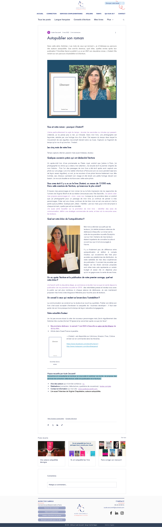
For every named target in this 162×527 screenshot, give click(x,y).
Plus (109, 19)
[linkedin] (116, 513)
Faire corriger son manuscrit (111, 460)
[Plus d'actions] (115, 32)
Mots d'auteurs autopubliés (56, 418)
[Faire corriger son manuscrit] (112, 448)
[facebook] (111, 513)
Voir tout (123, 437)
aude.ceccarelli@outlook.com (114, 507)
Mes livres (98, 19)
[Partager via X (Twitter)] (53, 425)
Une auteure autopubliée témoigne (49, 461)
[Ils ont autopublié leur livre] (82, 448)
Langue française (62, 19)
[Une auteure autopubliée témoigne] (51, 448)
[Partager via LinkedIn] (57, 425)
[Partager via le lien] (62, 425)
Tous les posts (44, 19)
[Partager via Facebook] (48, 425)
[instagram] (122, 513)
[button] (71, 13)
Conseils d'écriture (82, 19)
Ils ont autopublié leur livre (80, 460)
